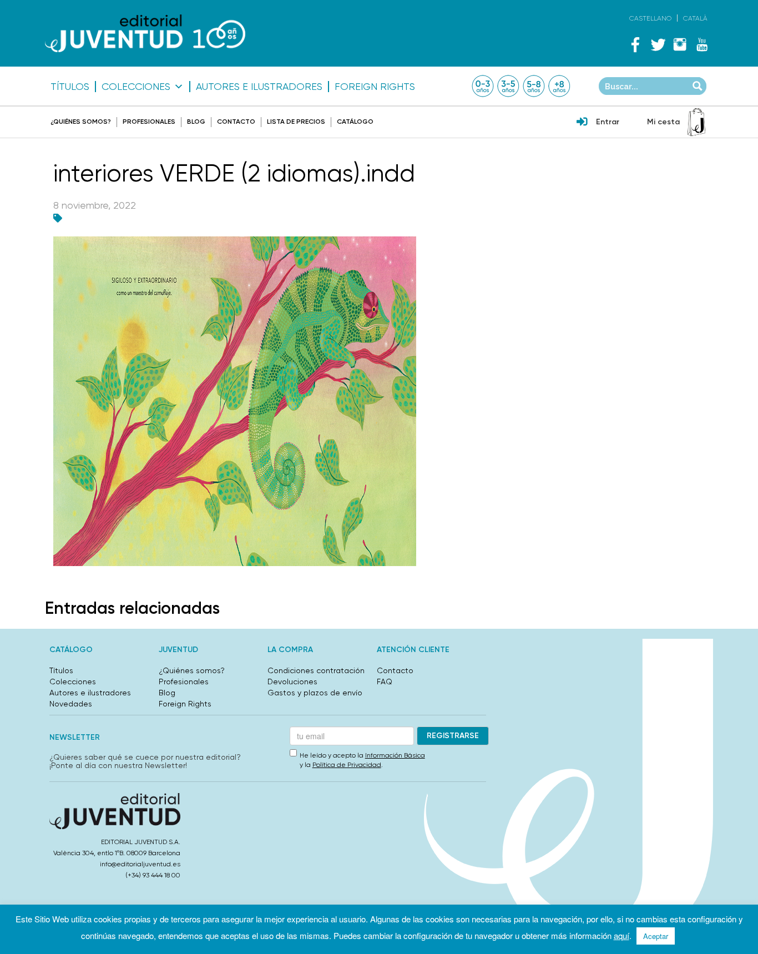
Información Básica (395, 755)
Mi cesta (663, 122)
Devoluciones (292, 681)
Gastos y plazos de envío (314, 692)
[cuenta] (582, 122)
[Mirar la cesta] (696, 122)
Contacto (236, 121)
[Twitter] (657, 44)
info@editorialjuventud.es (140, 864)
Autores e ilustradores (259, 86)
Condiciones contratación (316, 670)
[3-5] (508, 86)
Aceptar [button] (655, 936)
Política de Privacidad (346, 765)
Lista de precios (296, 121)
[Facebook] (635, 44)
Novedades (70, 703)
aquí (621, 935)
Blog (196, 121)
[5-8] (534, 86)
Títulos (69, 86)
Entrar (607, 122)
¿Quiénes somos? (80, 121)
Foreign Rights (375, 86)
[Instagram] (680, 44)
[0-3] (483, 86)
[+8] (559, 86)
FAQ (384, 681)
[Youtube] (702, 44)
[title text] (145, 33)
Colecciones (136, 86)
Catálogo (355, 121)
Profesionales (149, 121)
